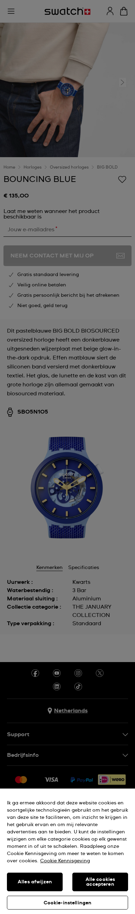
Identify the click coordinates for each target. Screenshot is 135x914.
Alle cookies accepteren (100, 882)
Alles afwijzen (35, 882)
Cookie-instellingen (68, 903)
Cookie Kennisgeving (65, 861)
